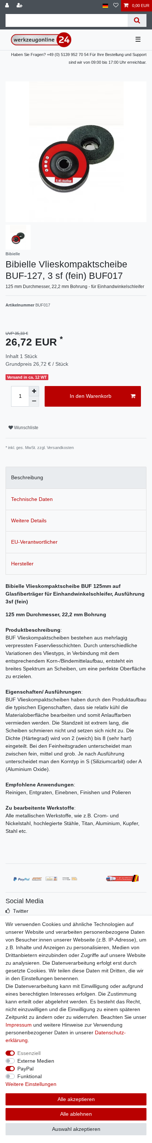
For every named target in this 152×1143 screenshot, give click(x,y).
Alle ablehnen (76, 1114)
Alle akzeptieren (76, 1099)
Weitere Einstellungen (31, 1084)
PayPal (25, 1069)
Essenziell (29, 1053)
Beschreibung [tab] (27, 477)
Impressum (19, 1025)
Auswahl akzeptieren (76, 1129)
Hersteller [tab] (22, 564)
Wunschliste (25, 427)
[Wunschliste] (116, 5)
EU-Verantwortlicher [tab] (34, 542)
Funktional (29, 1076)
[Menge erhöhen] (34, 391)
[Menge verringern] (34, 401)
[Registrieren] (20, 5)
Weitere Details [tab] (28, 520)
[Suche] (137, 20)
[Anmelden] (8, 5)
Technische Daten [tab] (32, 499)
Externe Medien (35, 1061)
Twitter (20, 911)
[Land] (105, 5)
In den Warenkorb (90, 396)
